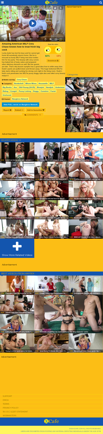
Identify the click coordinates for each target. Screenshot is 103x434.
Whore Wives (31, 83)
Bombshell (18, 83)
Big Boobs (7, 87)
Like (47, 50)
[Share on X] (61, 8)
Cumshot (44, 91)
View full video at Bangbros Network (33, 8)
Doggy (36, 91)
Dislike (58, 50)
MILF (52, 83)
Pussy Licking (25, 91)
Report (7, 110)
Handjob (49, 87)
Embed (18, 110)
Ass (15, 87)
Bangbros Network (20, 99)
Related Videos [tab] (9, 140)
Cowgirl (13, 91)
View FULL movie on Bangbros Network (21, 105)
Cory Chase (22, 80)
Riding (5, 91)
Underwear (59, 87)
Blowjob (40, 87)
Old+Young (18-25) (27, 87)
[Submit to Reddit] (55, 8)
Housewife (43, 83)
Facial (53, 91)
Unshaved (7, 95)
